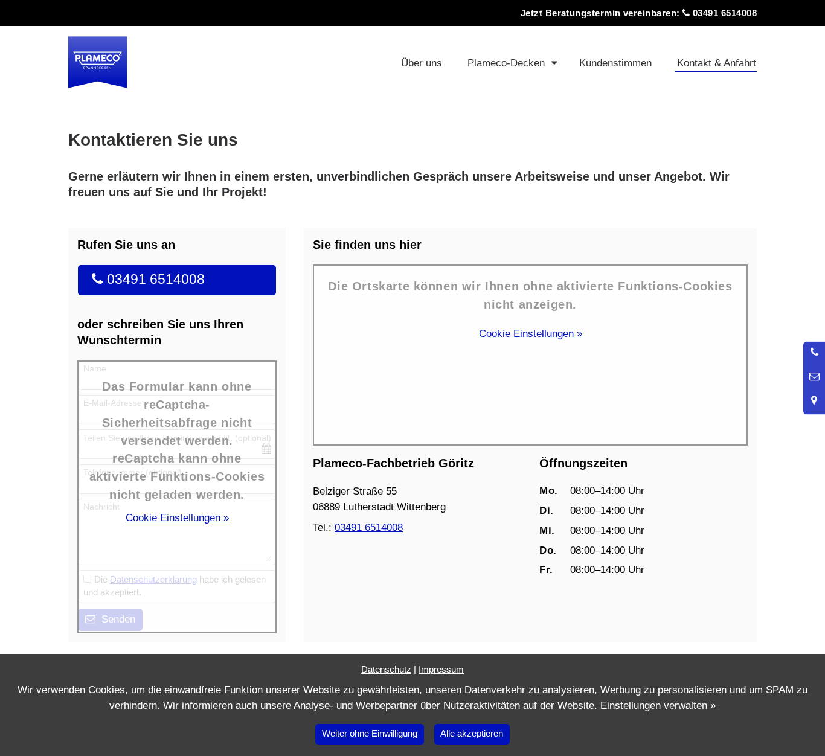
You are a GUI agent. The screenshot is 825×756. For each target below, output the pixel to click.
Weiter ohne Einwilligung (369, 733)
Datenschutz (386, 669)
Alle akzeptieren (471, 733)
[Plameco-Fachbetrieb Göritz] (181, 62)
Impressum (441, 669)
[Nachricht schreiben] (814, 377)
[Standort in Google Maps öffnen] (814, 401)
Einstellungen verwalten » (658, 705)
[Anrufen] (814, 353)
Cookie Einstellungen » (177, 518)
